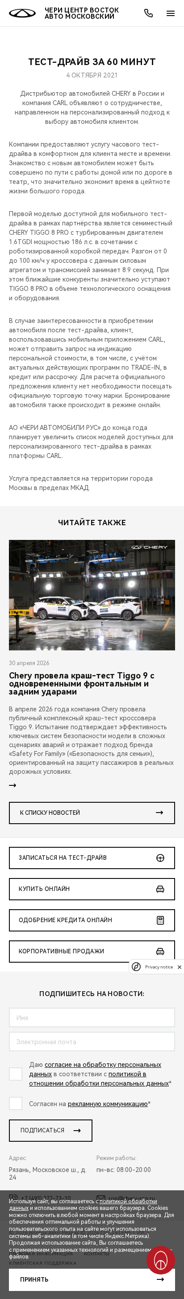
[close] (179, 967)
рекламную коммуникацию (108, 1103)
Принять (34, 1280)
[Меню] (170, 13)
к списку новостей (50, 813)
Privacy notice (159, 966)
